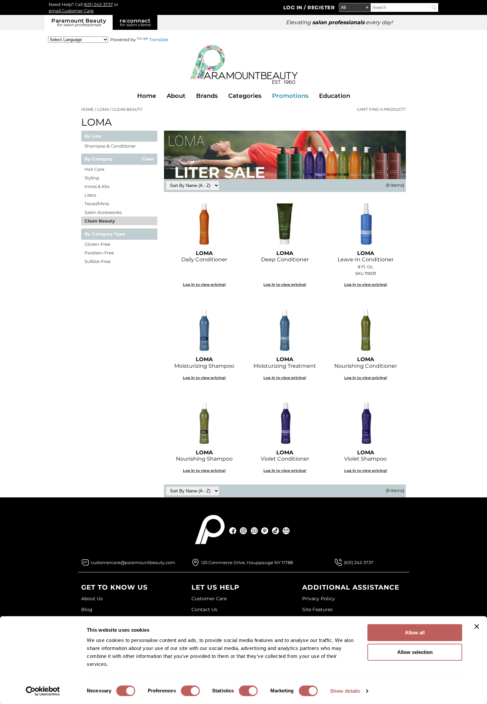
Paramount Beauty (78, 22)
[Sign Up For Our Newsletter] (286, 531)
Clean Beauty (99, 221)
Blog (86, 609)
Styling (91, 177)
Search (434, 7)
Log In (293, 7)
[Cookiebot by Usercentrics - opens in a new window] (43, 691)
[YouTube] (254, 531)
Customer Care (209, 599)
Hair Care (94, 169)
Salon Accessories (103, 212)
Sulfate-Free (97, 261)
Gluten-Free (97, 244)
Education (334, 95)
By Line (92, 136)
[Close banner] (476, 626)
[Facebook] (233, 531)
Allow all (415, 632)
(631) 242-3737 (98, 4)
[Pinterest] (265, 531)
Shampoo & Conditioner (110, 146)
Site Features (317, 609)
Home (146, 95)
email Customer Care (71, 10)
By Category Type (104, 234)
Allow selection (415, 652)
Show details (345, 691)
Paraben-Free (99, 252)
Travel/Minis (96, 203)
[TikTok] (275, 531)
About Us (92, 599)
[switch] (190, 690)
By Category (98, 159)
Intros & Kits (96, 186)
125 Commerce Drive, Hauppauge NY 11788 (247, 562)
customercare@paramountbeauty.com (133, 562)
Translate (158, 39)
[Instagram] (244, 531)
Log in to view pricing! (204, 284)
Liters (90, 195)
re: (135, 22)
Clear (148, 159)
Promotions (290, 95)
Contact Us (204, 609)
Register (321, 7)
